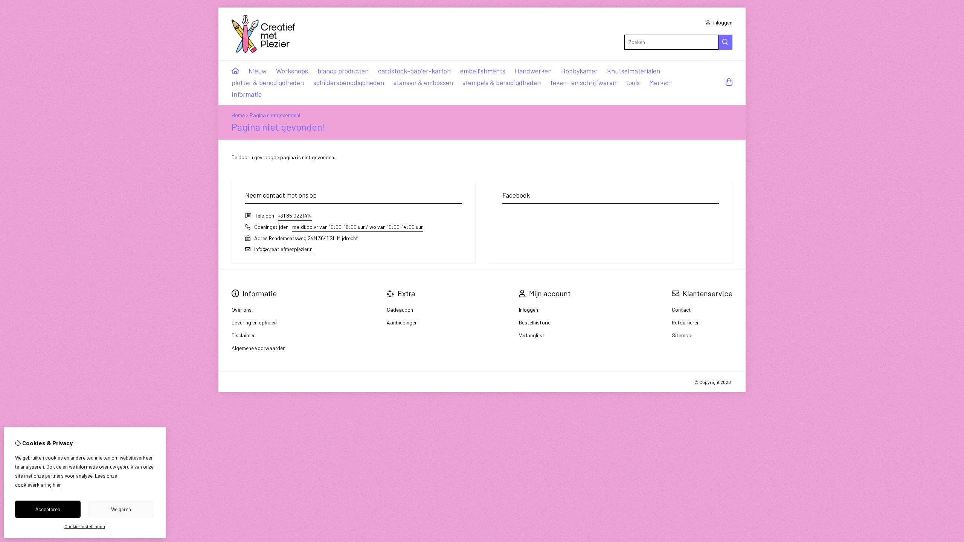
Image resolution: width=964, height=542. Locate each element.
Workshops (292, 71)
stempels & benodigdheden (501, 82)
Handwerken (533, 71)
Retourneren (686, 322)
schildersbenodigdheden (348, 82)
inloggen (722, 22)
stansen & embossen (423, 82)
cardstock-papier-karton (414, 71)
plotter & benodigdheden (268, 82)
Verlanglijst (532, 335)
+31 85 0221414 (295, 215)
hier (57, 485)
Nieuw (258, 71)
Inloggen (528, 309)
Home (238, 115)
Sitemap (681, 335)
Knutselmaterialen (633, 71)
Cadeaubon (400, 309)
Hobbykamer (579, 71)
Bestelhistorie (535, 322)
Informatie (247, 94)
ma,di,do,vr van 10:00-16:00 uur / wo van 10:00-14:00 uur (357, 227)
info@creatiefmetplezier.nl (284, 249)
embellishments (482, 71)
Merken (660, 82)
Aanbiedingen (402, 322)
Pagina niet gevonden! (275, 115)
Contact (681, 309)
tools (633, 82)
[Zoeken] (725, 42)
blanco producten (343, 71)
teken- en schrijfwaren (583, 82)
